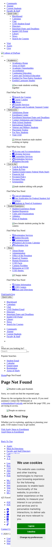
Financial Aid (18, 174)
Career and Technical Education (26, 75)
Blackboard (17, 16)
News (14, 36)
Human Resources (20, 260)
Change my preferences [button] (31, 537)
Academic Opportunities (23, 68)
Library (15, 33)
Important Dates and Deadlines (25, 29)
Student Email (13, 361)
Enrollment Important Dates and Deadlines (31, 117)
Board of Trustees (20, 258)
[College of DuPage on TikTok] (8, 524)
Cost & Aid (12, 164)
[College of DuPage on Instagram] (8, 522)
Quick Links (12, 14)
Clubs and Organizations (23, 214)
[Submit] (28, 351)
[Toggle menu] (2, 56)
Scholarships (17, 182)
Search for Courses (20, 38)
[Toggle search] (2, 346)
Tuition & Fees (18, 169)
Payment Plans (18, 179)
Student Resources (20, 211)
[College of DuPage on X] (8, 512)
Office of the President (22, 255)
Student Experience (16, 206)
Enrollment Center (20, 115)
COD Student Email (21, 24)
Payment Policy (19, 177)
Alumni (10, 6)
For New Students (20, 132)
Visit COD (17, 135)
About (10, 248)
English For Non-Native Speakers (27, 78)
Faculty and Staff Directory (19, 451)
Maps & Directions (15, 448)
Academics (12, 60)
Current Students (14, 8)
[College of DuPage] (10, 53)
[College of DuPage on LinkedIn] (8, 517)
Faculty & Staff (13, 11)
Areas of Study (18, 65)
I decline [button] (31, 531)
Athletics (16, 216)
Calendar (11, 363)
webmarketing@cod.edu (12, 403)
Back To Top (7, 441)
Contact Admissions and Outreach (27, 120)
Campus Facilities (20, 265)
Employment (12, 365)
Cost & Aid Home (20, 167)
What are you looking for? (12, 348)
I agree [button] (31, 526)
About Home (18, 250)
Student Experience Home (23, 209)
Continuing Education (21, 73)
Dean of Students (19, 219)
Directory (16, 26)
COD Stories (18, 270)
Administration (18, 253)
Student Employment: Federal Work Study (30, 172)
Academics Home (20, 63)
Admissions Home (20, 112)
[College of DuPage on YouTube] (8, 514)
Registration (12, 368)
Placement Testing (20, 130)
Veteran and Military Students (25, 127)
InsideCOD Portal (20, 31)
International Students (21, 125)
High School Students (21, 122)
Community (12, 3)
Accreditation (18, 70)
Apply (9, 446)
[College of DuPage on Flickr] (8, 519)
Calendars (16, 19)
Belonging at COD (20, 268)
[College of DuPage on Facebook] (8, 509)
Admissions (12, 110)
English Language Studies (23, 80)
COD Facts (17, 263)
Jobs (9, 471)
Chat (14, 21)
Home (4, 375)
